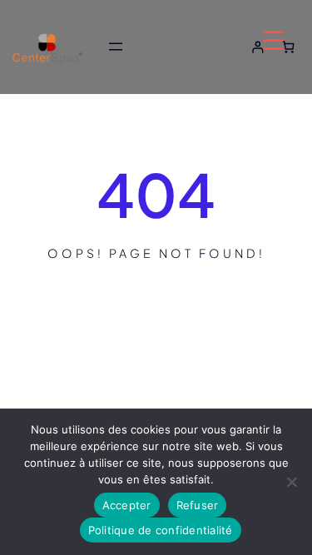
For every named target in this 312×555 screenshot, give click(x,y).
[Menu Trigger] (273, 39)
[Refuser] (291, 481)
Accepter (126, 505)
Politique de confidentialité (160, 530)
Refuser (197, 505)
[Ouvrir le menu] (116, 47)
